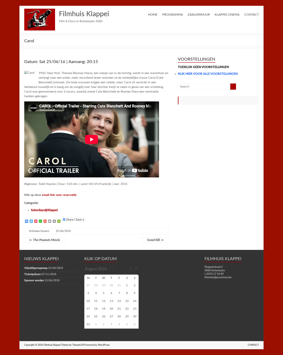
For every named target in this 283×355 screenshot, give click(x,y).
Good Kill (155, 240)
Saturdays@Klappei (44, 210)
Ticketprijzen (32, 274)
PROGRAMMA (172, 14)
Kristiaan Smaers (39, 231)
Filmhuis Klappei (84, 14)
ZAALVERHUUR (199, 14)
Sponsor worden (34, 280)
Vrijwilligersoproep (36, 268)
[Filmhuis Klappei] (39, 10)
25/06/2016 (63, 231)
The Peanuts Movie (44, 240)
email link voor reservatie (59, 194)
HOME (152, 14)
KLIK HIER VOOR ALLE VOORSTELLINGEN (208, 73)
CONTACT (251, 14)
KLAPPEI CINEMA (227, 14)
